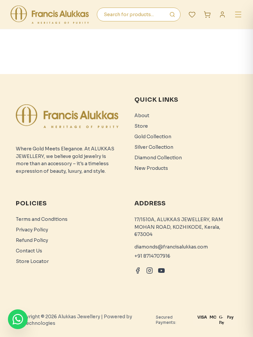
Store (141, 126)
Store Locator (32, 261)
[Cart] (207, 14)
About (141, 115)
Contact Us (29, 251)
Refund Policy (32, 240)
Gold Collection (152, 137)
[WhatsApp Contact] (18, 319)
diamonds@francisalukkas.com (171, 247)
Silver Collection (153, 147)
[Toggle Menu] (238, 14)
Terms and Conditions (42, 219)
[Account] (222, 14)
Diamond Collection (158, 158)
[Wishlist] (192, 14)
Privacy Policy (32, 230)
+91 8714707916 (152, 256)
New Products (151, 168)
